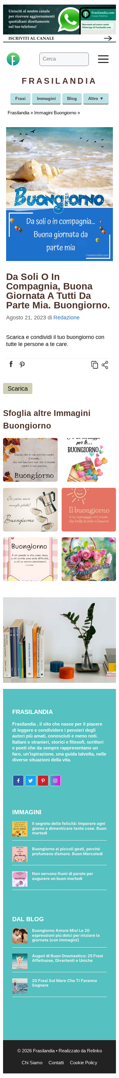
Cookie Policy (83, 1062)
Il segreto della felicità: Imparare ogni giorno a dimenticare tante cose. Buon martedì (69, 828)
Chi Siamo (32, 1062)
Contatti (56, 1062)
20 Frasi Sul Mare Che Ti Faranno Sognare (64, 983)
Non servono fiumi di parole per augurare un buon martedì (62, 876)
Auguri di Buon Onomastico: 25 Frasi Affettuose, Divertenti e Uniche (67, 958)
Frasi (20, 98)
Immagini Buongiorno (55, 112)
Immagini (46, 98)
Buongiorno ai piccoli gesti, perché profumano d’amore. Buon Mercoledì (67, 851)
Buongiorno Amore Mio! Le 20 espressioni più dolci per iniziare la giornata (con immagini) (66, 935)
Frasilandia (18, 112)
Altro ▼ (96, 98)
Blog (72, 98)
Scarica (18, 388)
